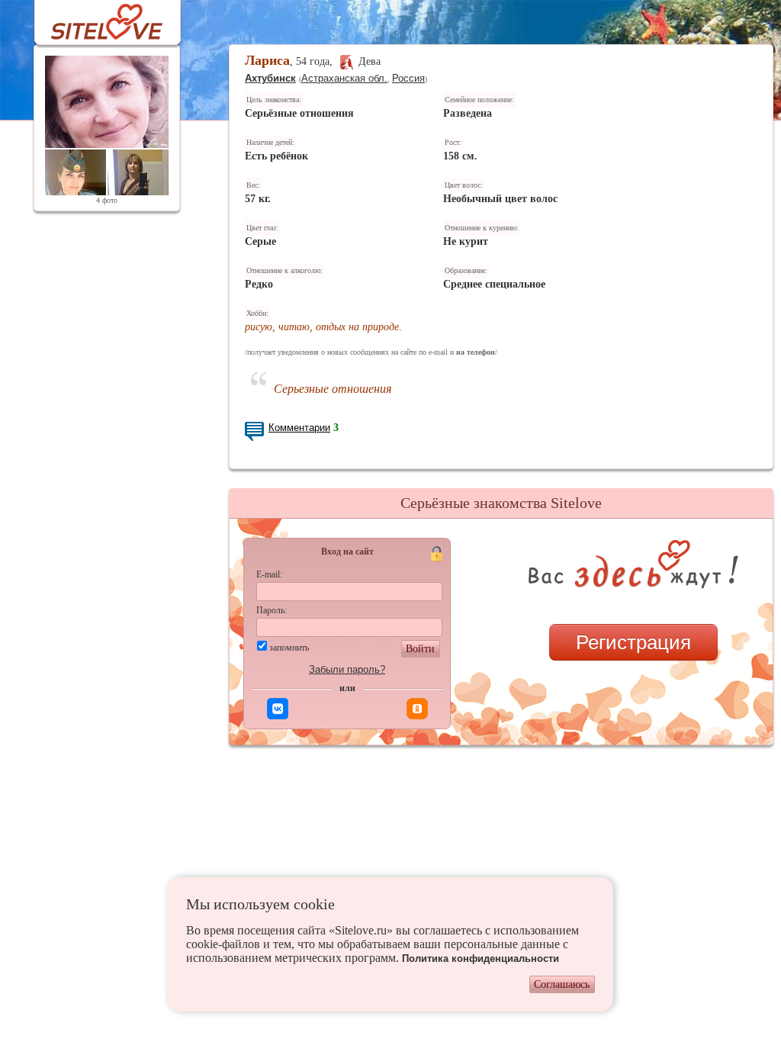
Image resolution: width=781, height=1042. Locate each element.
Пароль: (271, 610)
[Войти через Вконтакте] (277, 708)
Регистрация (633, 642)
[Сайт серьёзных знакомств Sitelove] (95, 18)
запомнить (289, 647)
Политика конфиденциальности (480, 958)
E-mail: (269, 574)
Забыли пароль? (347, 669)
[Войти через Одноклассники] (417, 708)
